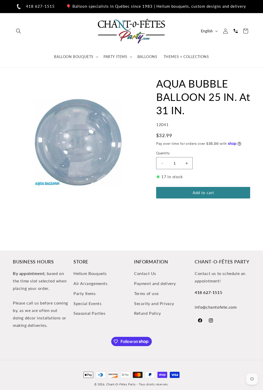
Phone (235, 31)
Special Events (87, 303)
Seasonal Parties (89, 313)
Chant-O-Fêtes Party (121, 384)
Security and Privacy (154, 303)
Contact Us (145, 273)
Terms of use (146, 293)
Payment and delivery (155, 283)
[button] (18, 31)
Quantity (163, 153)
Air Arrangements (90, 283)
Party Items (84, 293)
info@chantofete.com (216, 307)
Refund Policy (147, 313)
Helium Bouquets (90, 273)
